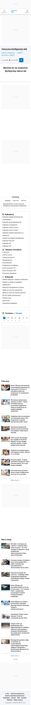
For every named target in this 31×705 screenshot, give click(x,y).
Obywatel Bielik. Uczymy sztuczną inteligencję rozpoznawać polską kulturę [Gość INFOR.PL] (15, 205)
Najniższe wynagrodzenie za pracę (13, 287)
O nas (7, 693)
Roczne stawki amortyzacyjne (11, 295)
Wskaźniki (9, 277)
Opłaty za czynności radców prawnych (14, 292)
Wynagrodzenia (7, 260)
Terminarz (9, 313)
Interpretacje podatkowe (9, 303)
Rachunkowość (7, 262)
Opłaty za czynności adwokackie (12, 290)
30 (27, 318)
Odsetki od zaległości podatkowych (13, 238)
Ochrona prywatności (17, 693)
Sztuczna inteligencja (8, 53)
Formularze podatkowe (9, 273)
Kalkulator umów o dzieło (10, 230)
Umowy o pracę (7, 255)
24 (4, 318)
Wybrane (23, 200)
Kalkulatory (9, 214)
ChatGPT (20, 53)
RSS (18, 698)
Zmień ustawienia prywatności (15, 696)
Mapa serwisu (18, 700)
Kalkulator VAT (7, 246)
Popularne (8, 200)
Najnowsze (16, 200)
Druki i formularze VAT (9, 270)
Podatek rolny (6, 298)
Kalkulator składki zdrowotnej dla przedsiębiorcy (12, 218)
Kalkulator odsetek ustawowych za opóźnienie (13, 234)
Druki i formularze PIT (9, 268)
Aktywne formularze (13, 249)
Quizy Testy (5, 300)
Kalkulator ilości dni (8, 240)
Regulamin (6, 698)
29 (23, 318)
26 (12, 318)
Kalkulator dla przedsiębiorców (11, 222)
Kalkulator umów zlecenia (10, 227)
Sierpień (19, 313)
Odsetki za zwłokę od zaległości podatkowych (12, 283)
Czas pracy (5, 252)
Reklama (9, 700)
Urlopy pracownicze (8, 257)
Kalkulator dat (6, 243)
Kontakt (23, 698)
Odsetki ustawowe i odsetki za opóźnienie (15, 279)
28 (19, 318)
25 (8, 318)
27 (15, 318)
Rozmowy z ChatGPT (8, 55)
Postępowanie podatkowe (10, 265)
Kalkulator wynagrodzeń (9, 225)
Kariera (13, 698)
